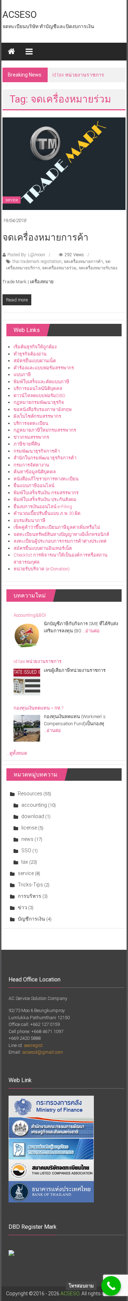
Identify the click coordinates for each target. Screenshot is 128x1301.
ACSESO (19, 14)
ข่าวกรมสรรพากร (31, 437)
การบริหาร (29, 896)
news (27, 839)
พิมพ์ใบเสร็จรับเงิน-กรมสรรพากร (46, 492)
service (11, 199)
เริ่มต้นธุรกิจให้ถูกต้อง (35, 346)
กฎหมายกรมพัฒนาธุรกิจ (39, 402)
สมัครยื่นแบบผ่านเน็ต (35, 360)
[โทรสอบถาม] (111, 1286)
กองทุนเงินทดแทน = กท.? (38, 708)
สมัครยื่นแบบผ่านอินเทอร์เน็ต (43, 548)
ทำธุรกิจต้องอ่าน (30, 354)
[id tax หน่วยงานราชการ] (27, 682)
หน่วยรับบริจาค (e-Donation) (42, 569)
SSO (26, 850)
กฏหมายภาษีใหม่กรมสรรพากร (45, 430)
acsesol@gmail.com (42, 1052)
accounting (34, 805)
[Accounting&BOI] (27, 635)
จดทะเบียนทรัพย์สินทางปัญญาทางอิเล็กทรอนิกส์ (61, 534)
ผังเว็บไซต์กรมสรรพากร (37, 416)
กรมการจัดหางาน (31, 465)
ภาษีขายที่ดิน (27, 444)
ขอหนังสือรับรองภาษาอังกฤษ (43, 409)
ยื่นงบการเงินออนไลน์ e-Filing (43, 506)
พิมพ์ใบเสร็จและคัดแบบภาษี (41, 381)
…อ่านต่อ (91, 630)
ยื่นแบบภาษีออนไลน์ (34, 485)
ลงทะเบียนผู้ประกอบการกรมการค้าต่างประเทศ (60, 541)
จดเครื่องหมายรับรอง (98, 267)
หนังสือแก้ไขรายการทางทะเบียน (46, 478)
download (32, 816)
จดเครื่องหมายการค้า (45, 237)
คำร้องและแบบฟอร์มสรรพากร (44, 367)
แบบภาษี (22, 374)
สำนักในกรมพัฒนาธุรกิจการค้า (45, 457)
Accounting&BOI (30, 615)
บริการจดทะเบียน (31, 423)
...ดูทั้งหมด (16, 753)
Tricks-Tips (30, 884)
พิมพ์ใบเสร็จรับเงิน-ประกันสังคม (45, 499)
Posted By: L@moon (26, 254)
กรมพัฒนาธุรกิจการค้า (37, 451)
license (29, 828)
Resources (30, 793)
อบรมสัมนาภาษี (30, 520)
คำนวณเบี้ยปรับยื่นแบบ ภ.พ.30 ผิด (47, 513)
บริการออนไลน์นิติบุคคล (38, 388)
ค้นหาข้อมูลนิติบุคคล (35, 471)
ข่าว (22, 907)
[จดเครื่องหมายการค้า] (64, 163)
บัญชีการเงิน (31, 919)
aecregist (33, 1045)
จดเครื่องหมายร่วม (59, 267)
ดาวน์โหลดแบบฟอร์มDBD (39, 395)
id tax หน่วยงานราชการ (78, 75)
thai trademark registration (37, 261)
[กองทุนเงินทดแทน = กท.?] (27, 728)
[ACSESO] (11, 51)
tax (24, 862)
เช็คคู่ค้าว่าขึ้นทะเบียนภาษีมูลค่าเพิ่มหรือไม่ (57, 527)
